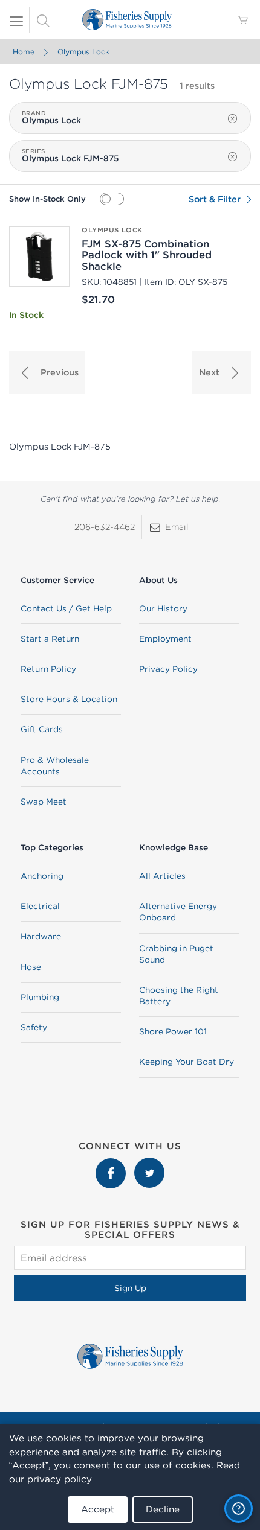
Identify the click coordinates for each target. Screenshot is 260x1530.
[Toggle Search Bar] (43, 20)
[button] (47, 372)
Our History (163, 608)
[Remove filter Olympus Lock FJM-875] (232, 157)
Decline (163, 1509)
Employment (165, 638)
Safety (34, 1027)
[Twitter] (149, 1163)
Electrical (40, 905)
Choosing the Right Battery (178, 995)
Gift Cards (42, 729)
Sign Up (130, 1288)
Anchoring (42, 875)
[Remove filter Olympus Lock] (232, 119)
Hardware (41, 936)
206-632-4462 (104, 526)
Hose (31, 966)
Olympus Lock (83, 51)
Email (177, 526)
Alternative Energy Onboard (178, 911)
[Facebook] (112, 1163)
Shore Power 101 (173, 1031)
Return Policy (48, 668)
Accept (97, 1509)
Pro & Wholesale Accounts (55, 765)
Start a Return (50, 638)
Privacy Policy (168, 668)
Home (23, 51)
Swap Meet (44, 801)
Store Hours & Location (69, 698)
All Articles (162, 875)
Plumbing (40, 997)
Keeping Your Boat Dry (186, 1061)
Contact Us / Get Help (66, 608)
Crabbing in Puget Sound (176, 954)
